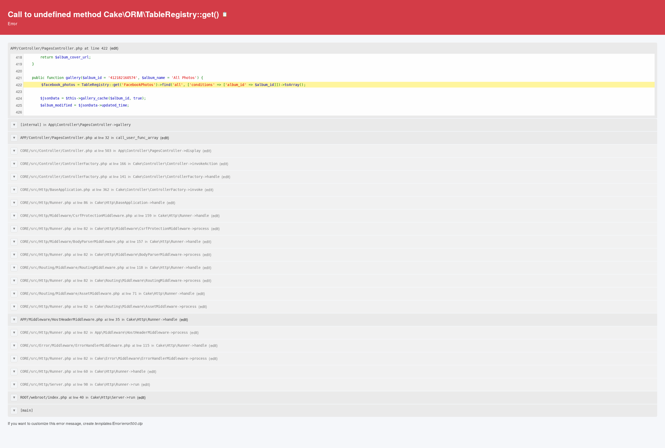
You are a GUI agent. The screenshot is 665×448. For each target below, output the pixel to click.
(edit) (114, 48)
